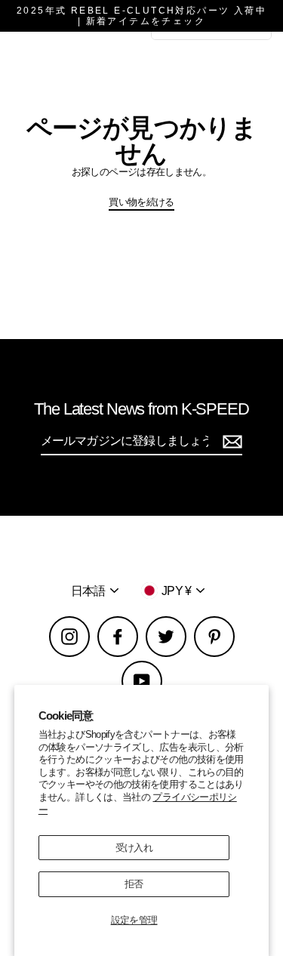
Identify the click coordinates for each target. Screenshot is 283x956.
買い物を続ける (141, 202)
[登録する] (230, 441)
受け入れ (133, 847)
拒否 (134, 884)
